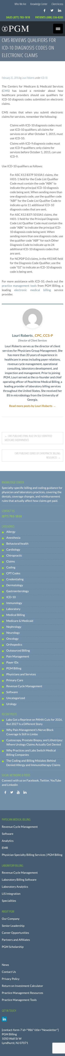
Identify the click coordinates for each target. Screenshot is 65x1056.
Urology (11, 704)
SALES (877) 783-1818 (18, 17)
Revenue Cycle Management (24, 686)
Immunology (14, 603)
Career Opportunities (15, 933)
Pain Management (17, 656)
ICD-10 (44, 78)
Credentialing (14, 579)
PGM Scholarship (13, 947)
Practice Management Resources (22, 993)
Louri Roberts (28, 78)
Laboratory (13, 609)
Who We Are (20, 4)
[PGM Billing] (15, 28)
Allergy (10, 531)
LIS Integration (11, 893)
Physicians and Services (21, 674)
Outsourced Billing (18, 650)
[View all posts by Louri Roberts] (32, 318)
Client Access (57, 4)
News (5, 965)
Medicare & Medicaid (19, 621)
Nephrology (13, 627)
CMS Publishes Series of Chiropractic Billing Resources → (37, 455)
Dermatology (14, 585)
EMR (5, 848)
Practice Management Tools (19, 1000)
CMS (6, 91)
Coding (10, 567)
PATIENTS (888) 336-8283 (49, 17)
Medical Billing (15, 615)
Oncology (12, 638)
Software (12, 692)
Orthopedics (14, 644)
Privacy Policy (11, 979)
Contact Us (9, 972)
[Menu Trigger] (58, 29)
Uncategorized (15, 698)
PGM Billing (13, 668)
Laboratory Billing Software (19, 879)
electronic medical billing (32, 290)
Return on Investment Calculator (22, 986)
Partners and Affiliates (16, 940)
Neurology (13, 632)
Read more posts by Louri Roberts (32, 406)
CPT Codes (13, 573)
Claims (10, 561)
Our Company (11, 918)
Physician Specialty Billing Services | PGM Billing (32, 855)
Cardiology (13, 549)
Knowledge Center (38, 4)
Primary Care (14, 680)
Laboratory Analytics (15, 886)
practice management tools (19, 285)
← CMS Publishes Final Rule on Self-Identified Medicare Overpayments (28, 438)
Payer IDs (12, 662)
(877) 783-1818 (12, 516)
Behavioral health (17, 543)
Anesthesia (13, 537)
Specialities (9, 900)
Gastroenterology (17, 591)
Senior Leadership (13, 925)
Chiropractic (14, 555)
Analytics (8, 841)
